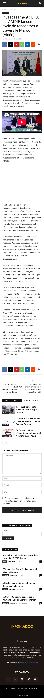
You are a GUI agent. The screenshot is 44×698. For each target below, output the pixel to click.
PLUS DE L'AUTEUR (31, 401)
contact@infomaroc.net (28, 662)
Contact (22, 691)
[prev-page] (4, 442)
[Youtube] (35, 679)
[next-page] (7, 442)
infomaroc (8, 39)
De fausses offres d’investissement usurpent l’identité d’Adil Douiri (28, 433)
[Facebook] (4, 44)
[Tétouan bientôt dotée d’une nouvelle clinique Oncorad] (8, 410)
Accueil (4, 9)
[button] (4, 3)
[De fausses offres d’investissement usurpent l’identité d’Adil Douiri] (8, 433)
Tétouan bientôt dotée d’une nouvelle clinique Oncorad (27, 410)
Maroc (5, 589)
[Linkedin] (27, 44)
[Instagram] (15, 679)
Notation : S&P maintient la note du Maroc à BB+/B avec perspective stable (33, 388)
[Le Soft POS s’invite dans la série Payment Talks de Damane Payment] (8, 421)
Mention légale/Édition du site (28, 688)
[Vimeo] (28, 679)
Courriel (6, 530)
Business (13, 9)
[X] (10, 44)
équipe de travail (10, 688)
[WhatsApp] (21, 44)
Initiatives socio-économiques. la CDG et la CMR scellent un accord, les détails (12, 388)
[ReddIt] (33, 44)
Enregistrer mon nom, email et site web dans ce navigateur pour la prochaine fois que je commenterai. (21, 501)
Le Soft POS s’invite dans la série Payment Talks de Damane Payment (28, 421)
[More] (38, 44)
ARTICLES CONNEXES (12, 401)
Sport (4, 561)
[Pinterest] (16, 44)
